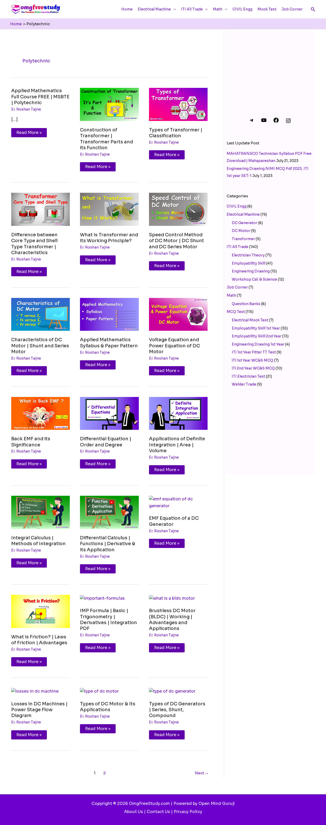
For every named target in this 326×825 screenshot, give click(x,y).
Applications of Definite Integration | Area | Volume (177, 444)
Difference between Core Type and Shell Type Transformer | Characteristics (34, 243)
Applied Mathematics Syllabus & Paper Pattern (109, 342)
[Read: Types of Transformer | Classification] (178, 104)
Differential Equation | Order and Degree (105, 441)
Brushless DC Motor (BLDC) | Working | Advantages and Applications (172, 619)
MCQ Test (236, 311)
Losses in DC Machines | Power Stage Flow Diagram (39, 710)
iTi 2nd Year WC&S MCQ (253, 368)
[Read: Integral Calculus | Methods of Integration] (40, 512)
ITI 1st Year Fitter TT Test (254, 352)
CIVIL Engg (237, 206)
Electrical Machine (243, 214)
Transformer (243, 239)
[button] (313, 9)
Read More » (29, 131)
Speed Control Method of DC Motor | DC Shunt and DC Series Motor (176, 241)
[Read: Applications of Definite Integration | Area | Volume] (178, 413)
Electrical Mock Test (250, 320)
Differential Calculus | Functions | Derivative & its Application (107, 544)
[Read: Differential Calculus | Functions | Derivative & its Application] (109, 512)
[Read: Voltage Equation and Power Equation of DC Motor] (178, 314)
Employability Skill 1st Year (256, 328)
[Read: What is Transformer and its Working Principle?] (109, 209)
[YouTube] (264, 122)
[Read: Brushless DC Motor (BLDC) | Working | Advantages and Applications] (172, 598)
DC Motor (241, 230)
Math (231, 295)
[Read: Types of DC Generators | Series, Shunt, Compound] (172, 691)
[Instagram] (288, 122)
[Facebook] (276, 122)
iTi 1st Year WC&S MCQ (252, 360)
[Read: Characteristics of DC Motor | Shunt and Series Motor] (40, 314)
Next (202, 773)
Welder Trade (244, 384)
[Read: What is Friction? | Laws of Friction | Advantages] (40, 611)
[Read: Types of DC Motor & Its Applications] (99, 691)
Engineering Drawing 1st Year (258, 344)
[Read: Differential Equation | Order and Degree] (109, 413)
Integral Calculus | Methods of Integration (38, 540)
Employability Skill (248, 263)
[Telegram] (252, 122)
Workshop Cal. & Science (254, 279)
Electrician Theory (248, 255)
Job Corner (237, 287)
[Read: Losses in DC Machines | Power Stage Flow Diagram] (35, 691)
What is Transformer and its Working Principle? (109, 237)
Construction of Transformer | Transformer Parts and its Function (106, 138)
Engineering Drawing (251, 271)
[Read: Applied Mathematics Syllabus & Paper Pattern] (109, 314)
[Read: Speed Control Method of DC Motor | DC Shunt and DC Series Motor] (178, 209)
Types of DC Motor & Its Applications (107, 706)
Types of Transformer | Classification (175, 133)
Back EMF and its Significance (30, 441)
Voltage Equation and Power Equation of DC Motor (174, 345)
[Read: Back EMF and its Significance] (40, 413)
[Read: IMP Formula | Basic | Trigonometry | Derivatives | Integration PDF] (102, 598)
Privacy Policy (188, 811)
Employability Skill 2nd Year (256, 336)
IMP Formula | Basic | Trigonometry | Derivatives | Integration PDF (108, 619)
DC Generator (244, 223)
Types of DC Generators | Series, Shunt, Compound (177, 710)
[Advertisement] (270, 67)
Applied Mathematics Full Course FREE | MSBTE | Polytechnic (40, 96)
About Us (133, 811)
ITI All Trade (237, 246)
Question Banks (246, 303)
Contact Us (158, 811)
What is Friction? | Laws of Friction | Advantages (39, 639)
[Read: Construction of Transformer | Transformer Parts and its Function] (109, 104)
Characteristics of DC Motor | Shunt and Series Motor (40, 345)
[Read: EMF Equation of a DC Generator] (178, 502)
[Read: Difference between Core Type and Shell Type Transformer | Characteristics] (40, 209)
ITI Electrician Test (248, 376)
